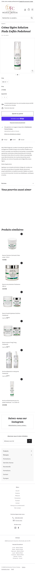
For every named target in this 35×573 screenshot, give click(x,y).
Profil (12, 569)
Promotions (17, 498)
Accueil (3, 23)
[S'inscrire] (29, 441)
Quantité (4, 94)
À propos (17, 500)
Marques (17, 495)
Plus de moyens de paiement (17, 122)
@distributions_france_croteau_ (17, 425)
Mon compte (17, 508)
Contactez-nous (5, 569)
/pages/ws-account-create (26, 1)
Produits (17, 493)
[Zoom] (32, 70)
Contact (18, 503)
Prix (2, 86)
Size (2, 78)
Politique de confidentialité (17, 505)
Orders (23, 567)
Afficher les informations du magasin (12, 134)
